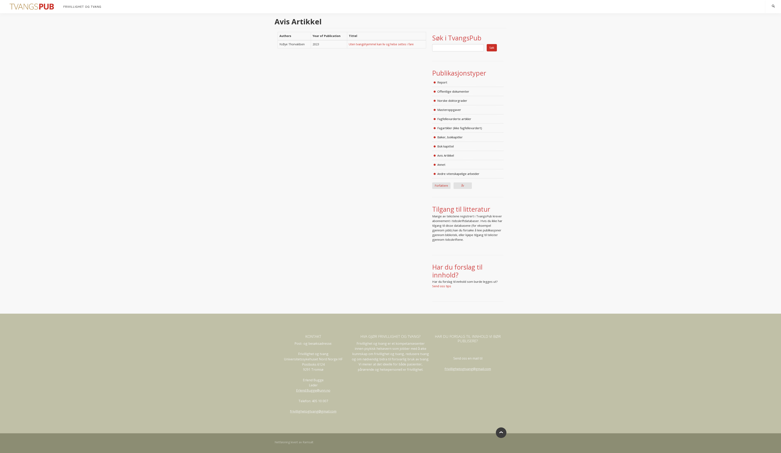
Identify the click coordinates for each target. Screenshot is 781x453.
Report (442, 82)
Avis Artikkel (445, 155)
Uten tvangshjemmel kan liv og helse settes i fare (381, 44)
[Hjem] (33, 7)
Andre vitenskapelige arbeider (458, 174)
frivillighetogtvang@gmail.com (313, 411)
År (462, 185)
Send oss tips (441, 286)
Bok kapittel (445, 146)
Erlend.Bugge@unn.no (313, 390)
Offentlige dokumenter (453, 91)
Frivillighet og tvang (82, 7)
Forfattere (441, 185)
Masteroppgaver (449, 110)
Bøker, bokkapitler (450, 137)
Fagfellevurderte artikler (454, 119)
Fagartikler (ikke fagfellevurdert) (459, 128)
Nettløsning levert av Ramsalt (294, 442)
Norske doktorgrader (452, 101)
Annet (441, 165)
